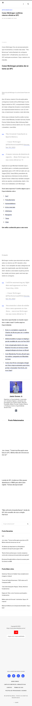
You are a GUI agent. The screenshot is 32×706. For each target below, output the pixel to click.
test (3, 536)
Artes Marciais (7, 10)
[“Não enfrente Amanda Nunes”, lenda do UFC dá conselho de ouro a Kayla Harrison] (16, 497)
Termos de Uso (18, 687)
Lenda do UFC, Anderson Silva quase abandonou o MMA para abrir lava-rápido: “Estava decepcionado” (14, 482)
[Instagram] (18, 675)
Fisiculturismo (10, 200)
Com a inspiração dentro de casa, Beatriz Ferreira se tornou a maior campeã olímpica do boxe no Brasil (17, 347)
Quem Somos (15, 681)
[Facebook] (9, 675)
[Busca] (27, 4)
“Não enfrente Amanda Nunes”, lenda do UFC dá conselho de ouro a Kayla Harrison (16, 512)
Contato (9, 687)
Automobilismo (10, 203)
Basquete (8, 215)
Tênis (7, 218)
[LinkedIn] (22, 675)
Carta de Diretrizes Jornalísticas (15, 684)
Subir (16, 702)
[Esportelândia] (11, 4)
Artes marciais (10, 207)
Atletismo (8, 211)
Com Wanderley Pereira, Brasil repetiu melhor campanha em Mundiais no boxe (17, 356)
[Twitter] (13, 675)
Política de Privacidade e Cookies (16, 690)
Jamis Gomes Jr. (16, 396)
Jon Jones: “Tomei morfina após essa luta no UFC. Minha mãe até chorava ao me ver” (15, 453)
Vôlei (7, 222)
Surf (6, 196)
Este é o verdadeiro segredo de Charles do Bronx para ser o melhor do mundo (17, 332)
